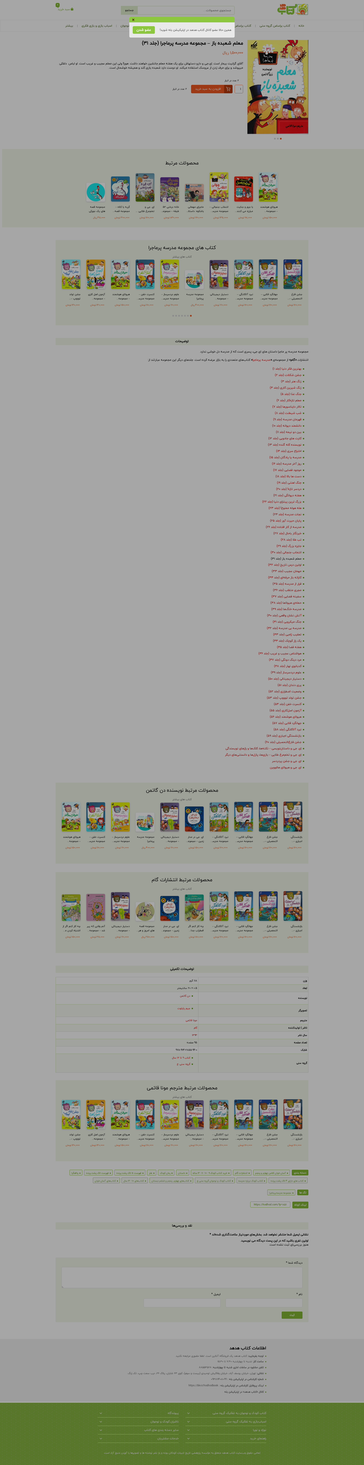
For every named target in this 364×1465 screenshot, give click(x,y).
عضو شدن (143, 30)
